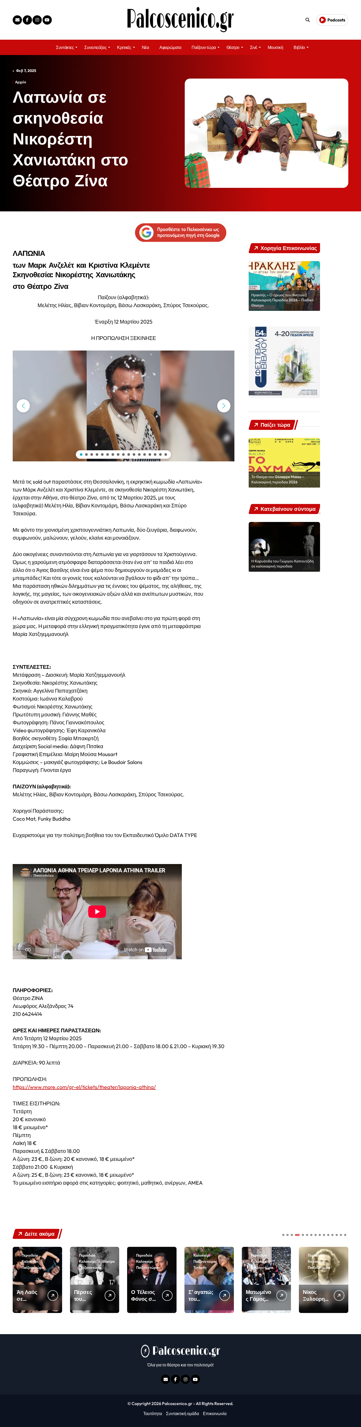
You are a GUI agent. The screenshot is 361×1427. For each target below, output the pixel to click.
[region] (123, 406)
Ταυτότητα (152, 1413)
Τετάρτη (199, 1268)
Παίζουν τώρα (204, 47)
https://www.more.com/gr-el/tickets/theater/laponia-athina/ (84, 1087)
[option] (284, 286)
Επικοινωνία (214, 1413)
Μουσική (275, 47)
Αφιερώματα (170, 47)
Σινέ (253, 47)
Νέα (145, 47)
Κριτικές (124, 47)
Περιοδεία (30, 1255)
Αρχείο (20, 82)
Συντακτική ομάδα (182, 1413)
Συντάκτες (65, 47)
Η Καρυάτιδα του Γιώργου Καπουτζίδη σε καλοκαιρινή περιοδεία (282, 564)
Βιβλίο (299, 47)
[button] (23, 405)
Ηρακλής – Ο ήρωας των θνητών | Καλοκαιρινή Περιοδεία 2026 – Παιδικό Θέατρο (282, 300)
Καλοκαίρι (30, 1262)
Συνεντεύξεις (95, 47)
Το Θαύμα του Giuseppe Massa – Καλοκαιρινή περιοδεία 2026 (277, 479)
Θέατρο (232, 47)
